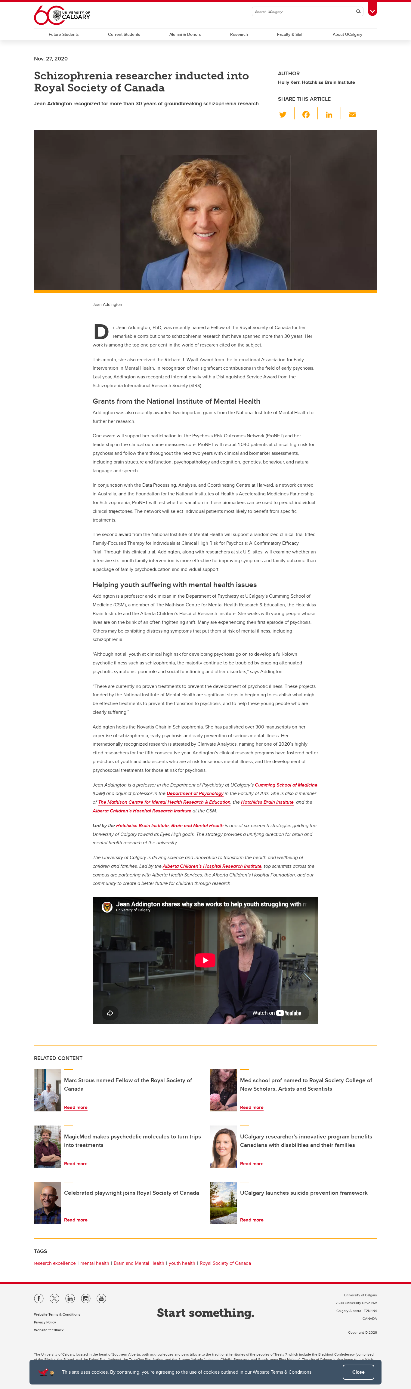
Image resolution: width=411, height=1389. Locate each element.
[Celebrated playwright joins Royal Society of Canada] (47, 1203)
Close (358, 1372)
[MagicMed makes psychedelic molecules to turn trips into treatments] (47, 1147)
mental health (94, 1263)
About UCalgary (347, 34)
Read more (76, 1107)
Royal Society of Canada (225, 1263)
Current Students (124, 34)
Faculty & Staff (290, 34)
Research (239, 34)
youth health (182, 1263)
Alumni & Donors (185, 34)
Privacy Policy (45, 1322)
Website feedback (48, 1329)
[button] (286, 113)
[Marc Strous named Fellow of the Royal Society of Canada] (47, 1090)
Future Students (64, 34)
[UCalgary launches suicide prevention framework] (223, 1203)
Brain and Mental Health (139, 1263)
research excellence (55, 1263)
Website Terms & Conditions (282, 1372)
